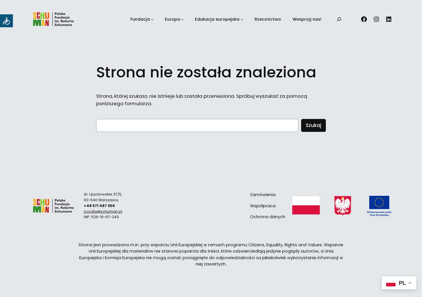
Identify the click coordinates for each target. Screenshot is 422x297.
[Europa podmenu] (182, 19)
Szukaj (313, 125)
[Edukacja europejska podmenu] (242, 19)
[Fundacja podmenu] (152, 19)
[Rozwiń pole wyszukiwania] (339, 19)
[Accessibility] (6, 20)
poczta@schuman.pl (103, 211)
